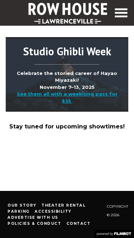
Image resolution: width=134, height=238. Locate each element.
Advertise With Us (33, 217)
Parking (19, 211)
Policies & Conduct (34, 223)
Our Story (22, 205)
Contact (78, 223)
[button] (121, 13)
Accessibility (53, 211)
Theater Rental (63, 205)
